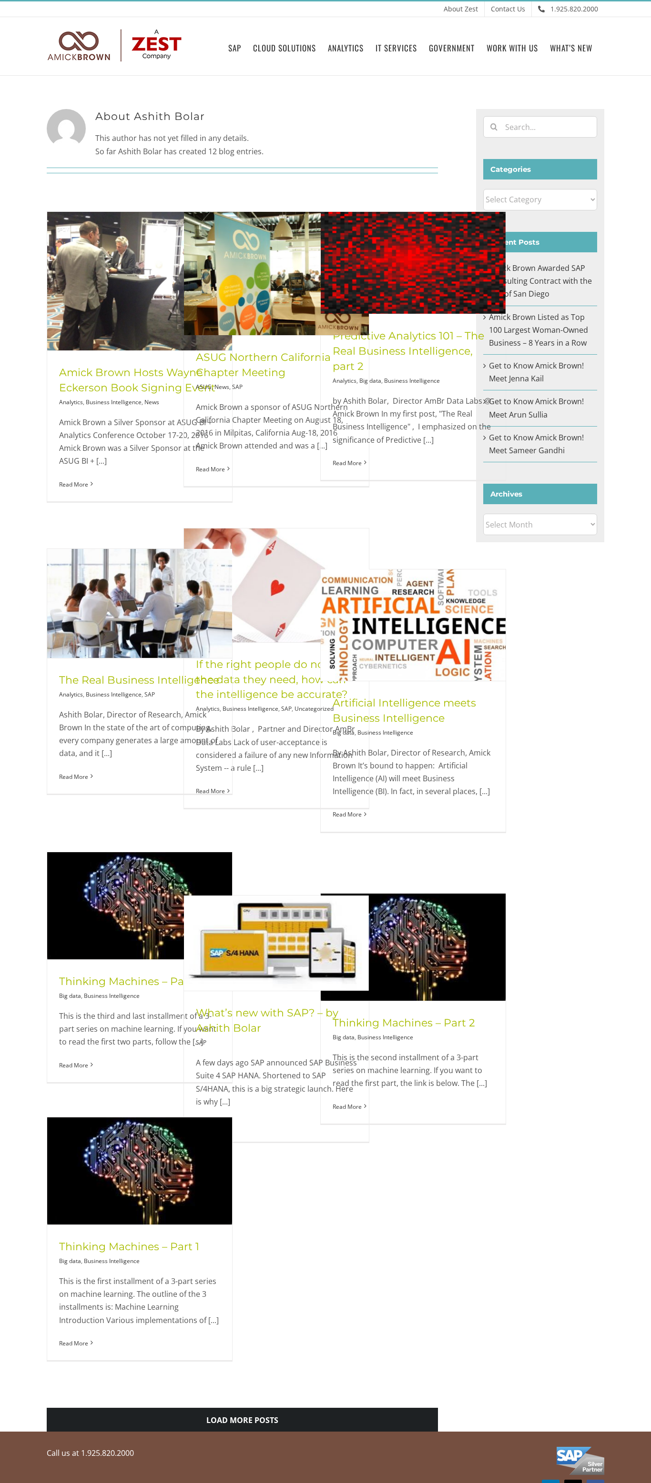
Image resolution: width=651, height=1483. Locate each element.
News (151, 402)
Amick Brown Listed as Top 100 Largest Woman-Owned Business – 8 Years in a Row (538, 330)
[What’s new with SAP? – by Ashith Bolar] (276, 943)
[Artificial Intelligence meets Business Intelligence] (413, 625)
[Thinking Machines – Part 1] (139, 1170)
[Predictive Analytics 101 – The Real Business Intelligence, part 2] (413, 263)
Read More (73, 484)
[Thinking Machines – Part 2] (413, 947)
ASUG (204, 387)
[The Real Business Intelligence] (139, 603)
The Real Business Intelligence (139, 680)
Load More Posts (242, 1420)
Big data (370, 381)
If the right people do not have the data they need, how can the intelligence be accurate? (276, 679)
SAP (237, 387)
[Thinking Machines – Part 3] (139, 905)
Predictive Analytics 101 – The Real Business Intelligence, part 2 (408, 351)
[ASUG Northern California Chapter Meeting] (276, 273)
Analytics (71, 402)
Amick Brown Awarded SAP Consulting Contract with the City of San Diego (540, 281)
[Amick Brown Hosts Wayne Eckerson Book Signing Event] (139, 281)
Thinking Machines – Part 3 (130, 981)
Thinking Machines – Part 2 (404, 1022)
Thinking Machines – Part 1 (129, 1246)
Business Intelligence (114, 402)
